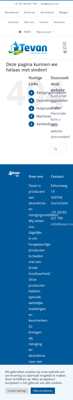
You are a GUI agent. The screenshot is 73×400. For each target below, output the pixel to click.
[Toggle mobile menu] (65, 43)
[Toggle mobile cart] (65, 52)
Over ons (36, 176)
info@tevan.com (50, 3)
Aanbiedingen (47, 124)
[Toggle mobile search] (65, 48)
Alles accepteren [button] (43, 390)
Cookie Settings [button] (17, 390)
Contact (57, 176)
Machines (43, 116)
